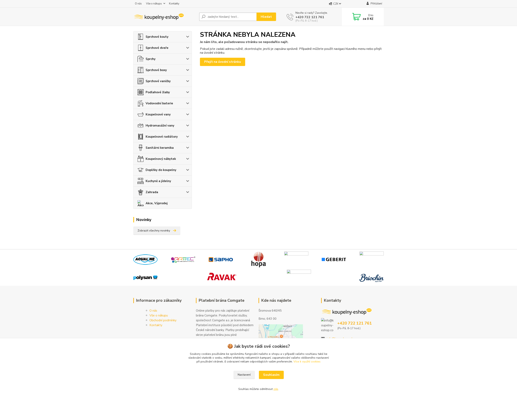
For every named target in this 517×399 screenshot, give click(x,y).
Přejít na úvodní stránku (222, 62)
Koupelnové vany (158, 114)
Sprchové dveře (157, 48)
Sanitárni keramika (160, 148)
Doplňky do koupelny (161, 170)
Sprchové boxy (156, 70)
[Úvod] (164, 16)
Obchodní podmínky (163, 320)
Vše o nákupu (154, 3)
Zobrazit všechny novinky (154, 230)
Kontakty (174, 3)
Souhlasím (271, 375)
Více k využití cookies (306, 361)
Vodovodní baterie (159, 103)
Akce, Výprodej (157, 203)
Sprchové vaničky (158, 81)
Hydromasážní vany (160, 126)
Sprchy (151, 59)
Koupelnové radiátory (162, 137)
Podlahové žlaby (158, 92)
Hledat (266, 17)
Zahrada (152, 192)
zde (275, 389)
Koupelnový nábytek (161, 159)
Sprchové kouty (157, 37)
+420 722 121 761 (309, 17)
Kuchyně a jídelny (158, 181)
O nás (138, 3)
